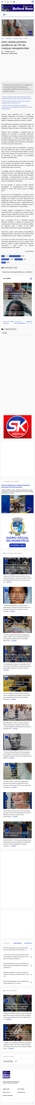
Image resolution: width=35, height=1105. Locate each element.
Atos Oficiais (21, 1089)
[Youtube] (8, 1)
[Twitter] (2, 1)
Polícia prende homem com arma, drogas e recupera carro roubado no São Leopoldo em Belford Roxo (17, 295)
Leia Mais (8, 582)
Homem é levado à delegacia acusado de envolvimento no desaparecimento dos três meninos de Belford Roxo (16, 107)
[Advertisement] (18, 68)
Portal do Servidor (8, 1095)
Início (2, 38)
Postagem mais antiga (23, 323)
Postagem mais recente (12, 321)
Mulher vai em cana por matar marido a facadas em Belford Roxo (17, 313)
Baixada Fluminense (17, 38)
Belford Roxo (8, 38)
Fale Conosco (6, 1092)
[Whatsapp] (11, 1)
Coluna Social (21, 1092)
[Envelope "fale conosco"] (14, 1)
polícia (26, 38)
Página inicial (6, 1089)
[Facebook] (5, 1)
